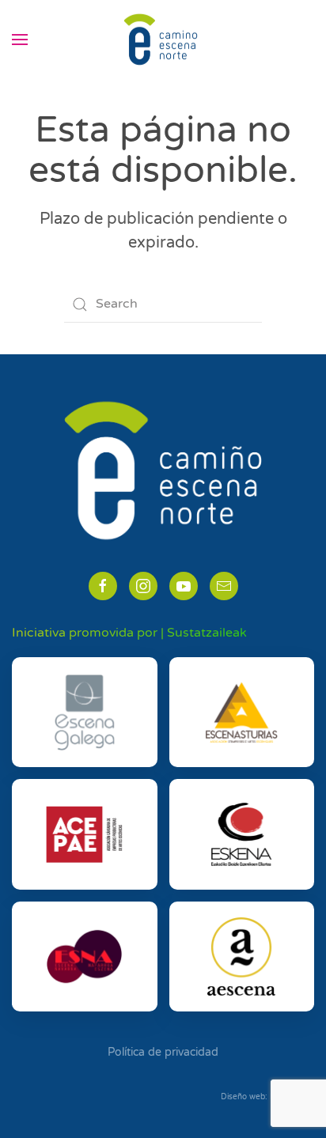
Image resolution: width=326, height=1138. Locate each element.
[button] (20, 39)
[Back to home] (163, 39)
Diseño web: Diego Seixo (267, 1097)
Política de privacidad (163, 1052)
